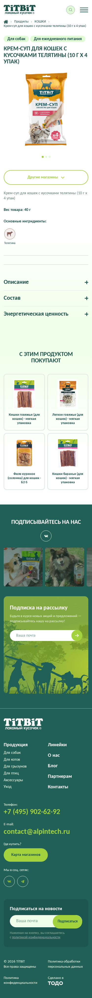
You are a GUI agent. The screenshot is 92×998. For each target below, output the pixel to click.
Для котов (12, 760)
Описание (16, 282)
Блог (53, 766)
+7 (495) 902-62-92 (32, 812)
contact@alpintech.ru (37, 832)
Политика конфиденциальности (20, 980)
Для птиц (11, 773)
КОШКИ (40, 21)
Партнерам (60, 776)
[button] (43, 157)
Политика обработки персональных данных (65, 964)
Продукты (21, 21)
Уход (8, 787)
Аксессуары (13, 780)
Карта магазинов (25, 855)
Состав (12, 298)
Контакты (58, 787)
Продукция (16, 745)
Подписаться (68, 921)
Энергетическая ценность (36, 314)
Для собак (12, 753)
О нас (54, 755)
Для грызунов (15, 767)
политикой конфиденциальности (36, 937)
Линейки (57, 745)
